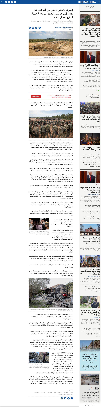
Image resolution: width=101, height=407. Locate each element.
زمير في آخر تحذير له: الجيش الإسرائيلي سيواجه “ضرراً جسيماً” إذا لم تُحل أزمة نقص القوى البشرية (92, 335)
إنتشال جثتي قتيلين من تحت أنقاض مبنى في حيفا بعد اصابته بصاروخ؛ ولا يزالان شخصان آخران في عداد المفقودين (90, 32)
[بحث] (1, 2)
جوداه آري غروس (58, 27)
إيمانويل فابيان (96, 38)
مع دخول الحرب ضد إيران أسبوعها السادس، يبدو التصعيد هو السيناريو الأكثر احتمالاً (92, 96)
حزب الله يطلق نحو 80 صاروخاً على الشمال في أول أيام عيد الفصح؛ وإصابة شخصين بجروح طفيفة (90, 313)
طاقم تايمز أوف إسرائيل (66, 27)
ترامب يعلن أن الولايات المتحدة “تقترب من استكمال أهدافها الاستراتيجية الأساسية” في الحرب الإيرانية (90, 189)
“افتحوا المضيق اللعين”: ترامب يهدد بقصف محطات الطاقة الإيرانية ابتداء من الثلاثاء (90, 66)
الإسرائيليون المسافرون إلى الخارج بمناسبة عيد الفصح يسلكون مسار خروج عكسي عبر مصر (90, 357)
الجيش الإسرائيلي (61, 394)
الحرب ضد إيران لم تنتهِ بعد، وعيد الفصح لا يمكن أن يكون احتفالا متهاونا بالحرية (90, 393)
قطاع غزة (60, 392)
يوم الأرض (43, 392)
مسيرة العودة (36, 392)
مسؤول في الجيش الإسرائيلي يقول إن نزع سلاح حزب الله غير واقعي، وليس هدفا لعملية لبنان (91, 164)
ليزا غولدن (96, 152)
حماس (55, 392)
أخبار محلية (66, 392)
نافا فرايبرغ (96, 70)
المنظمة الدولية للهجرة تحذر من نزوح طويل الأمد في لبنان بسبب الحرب (90, 149)
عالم (71, 392)
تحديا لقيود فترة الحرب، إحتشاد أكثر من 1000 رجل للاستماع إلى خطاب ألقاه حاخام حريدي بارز (90, 118)
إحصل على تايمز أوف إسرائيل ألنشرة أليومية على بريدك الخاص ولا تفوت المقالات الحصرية (59, 96)
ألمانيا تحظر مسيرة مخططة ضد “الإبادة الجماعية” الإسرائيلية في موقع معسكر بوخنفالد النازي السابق (91, 240)
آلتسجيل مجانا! (35, 96)
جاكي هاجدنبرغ (89, 362)
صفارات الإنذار (49, 392)
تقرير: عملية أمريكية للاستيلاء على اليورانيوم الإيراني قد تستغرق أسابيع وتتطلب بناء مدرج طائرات (92, 218)
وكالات (93, 70)
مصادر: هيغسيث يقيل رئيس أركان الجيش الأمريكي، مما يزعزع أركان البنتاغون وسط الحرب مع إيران (92, 206)
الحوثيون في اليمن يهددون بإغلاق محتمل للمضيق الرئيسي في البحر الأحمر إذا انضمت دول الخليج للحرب (90, 272)
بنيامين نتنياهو (69, 394)
